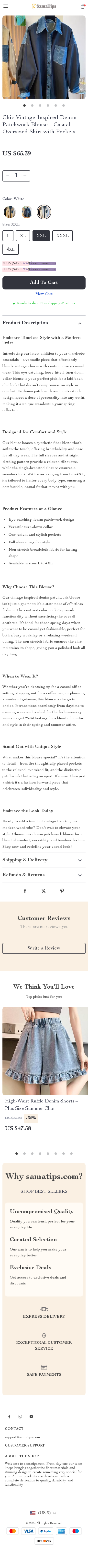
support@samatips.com (22, 1437)
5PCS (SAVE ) (15, 269)
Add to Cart (44, 282)
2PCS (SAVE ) (15, 263)
